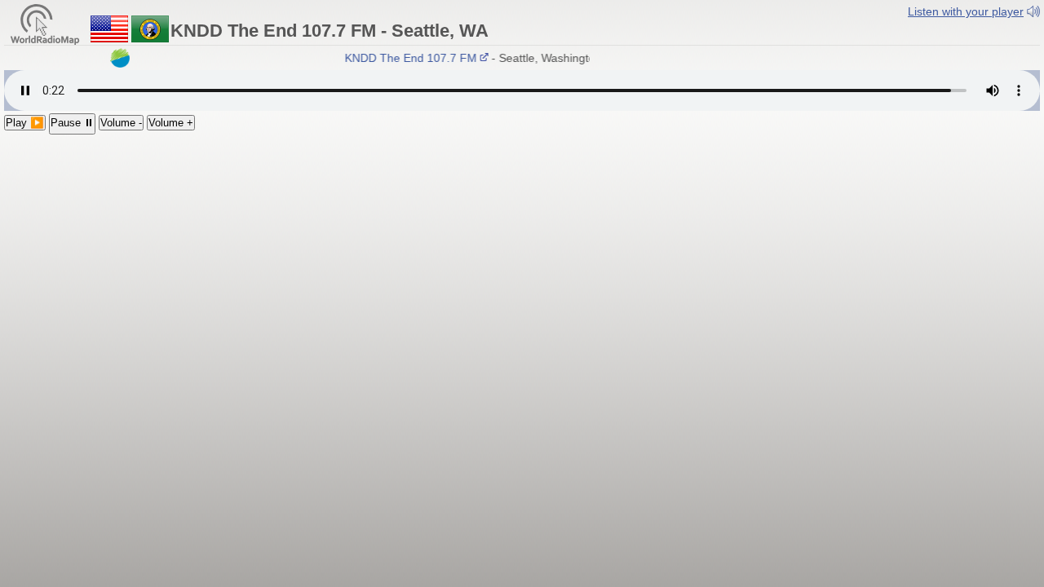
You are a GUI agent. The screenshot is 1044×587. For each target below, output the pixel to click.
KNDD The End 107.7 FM (407, 57)
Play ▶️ (25, 123)
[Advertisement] (522, 257)
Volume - (121, 123)
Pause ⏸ (72, 123)
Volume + (170, 123)
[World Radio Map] (45, 23)
